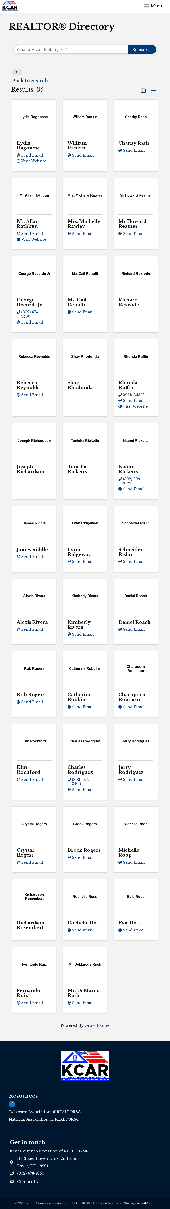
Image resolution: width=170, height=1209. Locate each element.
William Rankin (77, 145)
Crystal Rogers (25, 853)
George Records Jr (29, 302)
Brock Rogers (84, 850)
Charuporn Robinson (131, 697)
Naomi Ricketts (128, 469)
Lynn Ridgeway (79, 552)
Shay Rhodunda (80, 385)
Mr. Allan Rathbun (28, 224)
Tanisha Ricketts (77, 469)
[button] (143, 90)
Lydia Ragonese (28, 145)
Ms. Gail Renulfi (77, 302)
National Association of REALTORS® (44, 1119)
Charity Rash (133, 143)
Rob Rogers (31, 694)
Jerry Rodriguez (131, 770)
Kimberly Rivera (79, 625)
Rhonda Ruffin (127, 385)
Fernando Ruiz (28, 993)
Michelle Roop (128, 853)
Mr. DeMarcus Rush (85, 993)
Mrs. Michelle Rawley (84, 224)
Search (144, 49)
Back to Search (30, 81)
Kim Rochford (28, 770)
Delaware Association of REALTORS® (45, 1112)
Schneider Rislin (130, 552)
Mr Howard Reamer (132, 224)
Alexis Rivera (32, 622)
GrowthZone (97, 1025)
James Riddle (32, 549)
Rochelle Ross (84, 922)
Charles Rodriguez (80, 770)
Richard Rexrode (128, 302)
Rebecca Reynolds (28, 385)
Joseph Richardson (30, 469)
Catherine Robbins (79, 697)
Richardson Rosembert (30, 925)
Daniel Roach (134, 622)
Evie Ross (129, 922)
